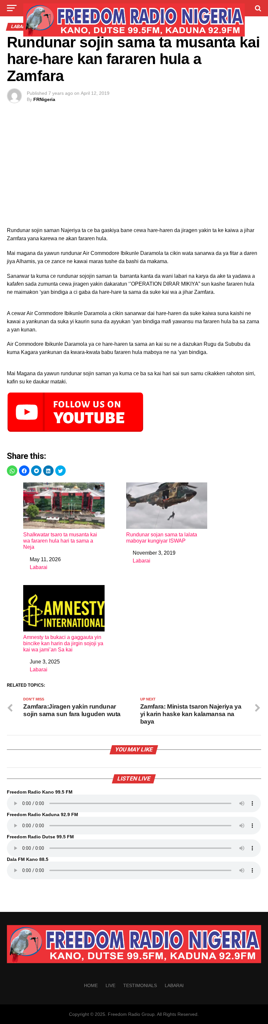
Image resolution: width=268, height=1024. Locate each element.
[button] (12, 470)
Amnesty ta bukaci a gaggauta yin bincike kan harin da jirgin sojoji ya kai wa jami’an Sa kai (63, 643)
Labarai (38, 567)
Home (91, 985)
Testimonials (140, 985)
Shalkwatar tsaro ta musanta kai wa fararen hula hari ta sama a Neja (60, 541)
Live (110, 985)
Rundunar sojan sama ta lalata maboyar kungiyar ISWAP (161, 538)
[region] (134, 172)
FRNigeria (44, 99)
